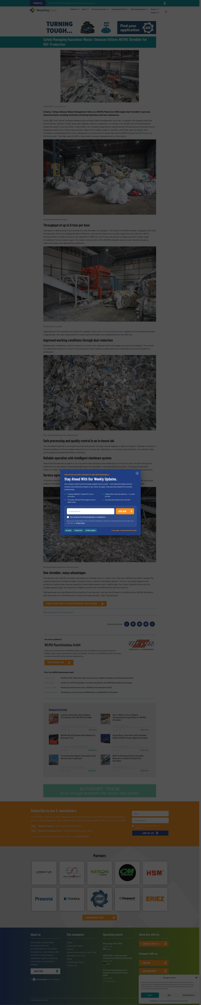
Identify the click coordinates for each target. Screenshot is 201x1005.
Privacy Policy (80, 523)
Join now (122, 511)
